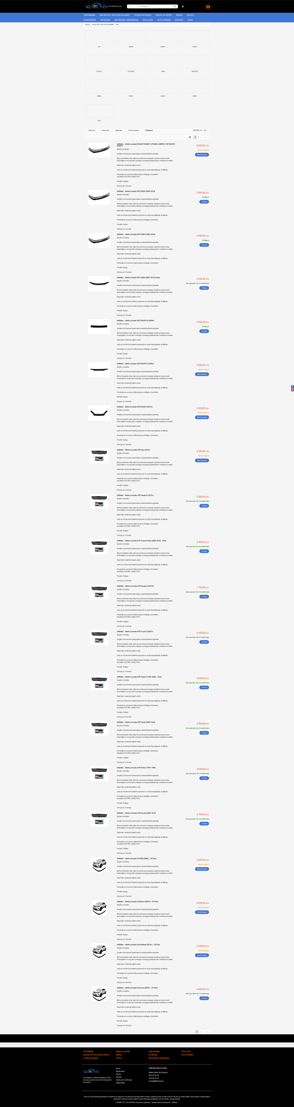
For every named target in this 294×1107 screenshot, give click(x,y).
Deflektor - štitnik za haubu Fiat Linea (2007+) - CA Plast (137, 988)
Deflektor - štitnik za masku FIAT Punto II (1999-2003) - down (139, 677)
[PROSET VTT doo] (96, 6)
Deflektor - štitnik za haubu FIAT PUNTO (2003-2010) (136, 234)
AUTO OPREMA (164, 20)
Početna (87, 24)
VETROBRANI (89, 15)
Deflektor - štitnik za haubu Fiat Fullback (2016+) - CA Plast (138, 945)
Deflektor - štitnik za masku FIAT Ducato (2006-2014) (136, 813)
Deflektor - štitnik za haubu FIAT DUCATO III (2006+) (135, 321)
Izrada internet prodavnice (161, 1102)
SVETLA (190, 15)
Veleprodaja (120, 1083)
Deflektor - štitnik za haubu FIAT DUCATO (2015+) (135, 407)
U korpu (204, 202)
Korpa (118, 1068)
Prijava (118, 1074)
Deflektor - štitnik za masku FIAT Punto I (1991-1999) (136, 768)
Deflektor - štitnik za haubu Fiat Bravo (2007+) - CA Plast (137, 902)
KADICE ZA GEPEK (164, 15)
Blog (190, 20)
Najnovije (119, 130)
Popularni (149, 130)
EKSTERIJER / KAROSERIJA (126, 20)
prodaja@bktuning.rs (156, 1081)
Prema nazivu (134, 130)
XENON (179, 15)
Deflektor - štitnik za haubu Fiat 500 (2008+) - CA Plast (136, 858)
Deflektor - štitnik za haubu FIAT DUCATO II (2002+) (135, 364)
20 (205, 130)
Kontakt (179, 20)
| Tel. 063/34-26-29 (114, 6)
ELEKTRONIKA (90, 20)
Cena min (91, 130)
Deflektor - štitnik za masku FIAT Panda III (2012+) (135, 495)
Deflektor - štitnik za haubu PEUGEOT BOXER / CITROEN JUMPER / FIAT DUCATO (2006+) (146, 145)
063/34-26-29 (154, 1075)
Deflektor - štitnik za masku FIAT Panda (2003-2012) (136, 722)
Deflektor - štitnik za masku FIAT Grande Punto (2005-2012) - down (141, 541)
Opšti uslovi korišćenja (124, 1080)
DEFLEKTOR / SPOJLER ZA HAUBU (115, 15)
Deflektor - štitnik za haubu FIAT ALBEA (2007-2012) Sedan (138, 277)
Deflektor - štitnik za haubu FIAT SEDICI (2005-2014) (136, 191)
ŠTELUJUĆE (148, 20)
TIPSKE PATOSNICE (142, 15)
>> (205, 137)
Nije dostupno (202, 155)
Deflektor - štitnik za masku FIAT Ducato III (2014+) (135, 586)
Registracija (120, 1071)
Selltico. (175, 1102)
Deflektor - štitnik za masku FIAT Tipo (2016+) (133, 450)
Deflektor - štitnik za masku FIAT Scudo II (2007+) (135, 631)
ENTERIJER (105, 20)
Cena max (105, 130)
